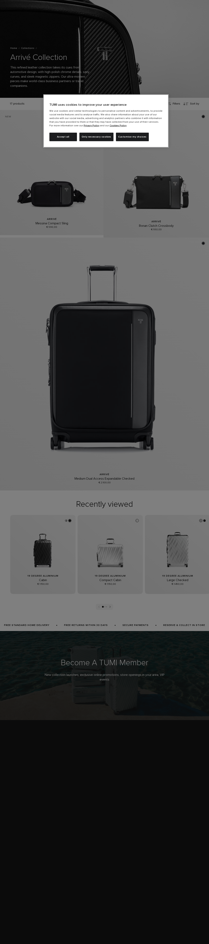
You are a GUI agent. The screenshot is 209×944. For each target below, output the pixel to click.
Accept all (63, 137)
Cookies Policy (118, 125)
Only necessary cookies (96, 137)
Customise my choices (132, 137)
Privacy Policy (91, 125)
